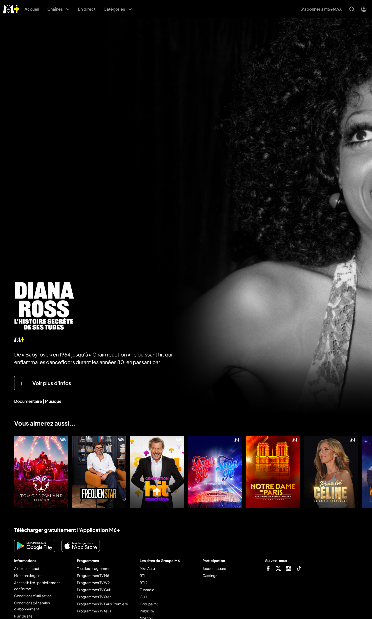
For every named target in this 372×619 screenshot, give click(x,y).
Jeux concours (214, 568)
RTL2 (144, 582)
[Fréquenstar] (99, 472)
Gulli (143, 596)
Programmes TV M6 (93, 575)
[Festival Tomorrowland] (41, 472)
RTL (143, 575)
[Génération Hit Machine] (157, 472)
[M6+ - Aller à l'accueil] (11, 8)
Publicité (147, 611)
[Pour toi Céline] (331, 472)
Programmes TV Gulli (94, 589)
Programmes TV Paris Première (102, 604)
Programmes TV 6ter (94, 596)
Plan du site (23, 616)
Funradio (147, 589)
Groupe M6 (149, 604)
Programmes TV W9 (93, 582)
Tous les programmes (94, 568)
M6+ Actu (147, 568)
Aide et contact (26, 568)
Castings (209, 575)
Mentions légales (28, 575)
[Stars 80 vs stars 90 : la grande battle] (215, 472)
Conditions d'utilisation (33, 595)
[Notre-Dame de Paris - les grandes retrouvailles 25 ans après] (273, 472)
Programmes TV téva (94, 611)
